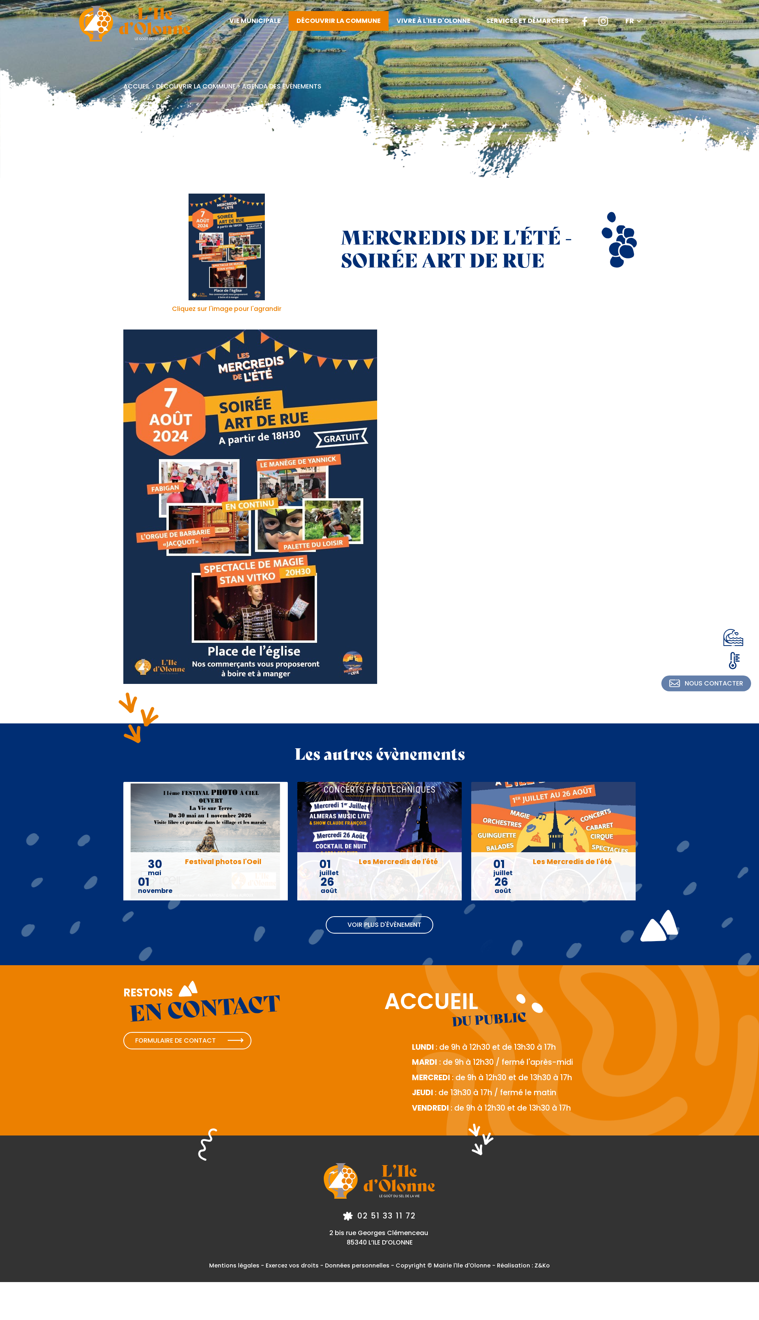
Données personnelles (357, 1265)
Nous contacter (714, 683)
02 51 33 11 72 (386, 1216)
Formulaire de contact (175, 1040)
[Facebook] (584, 21)
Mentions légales (234, 1265)
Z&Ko (542, 1265)
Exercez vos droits (292, 1265)
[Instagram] (603, 21)
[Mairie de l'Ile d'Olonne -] (135, 23)
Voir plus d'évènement (384, 924)
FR (629, 21)
